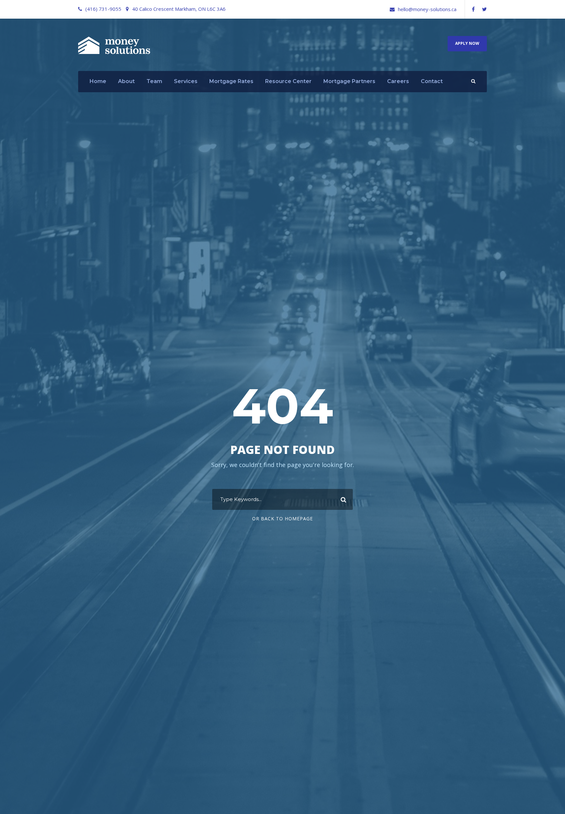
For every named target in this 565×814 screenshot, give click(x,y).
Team (154, 81)
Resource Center (288, 81)
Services (185, 81)
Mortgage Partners (349, 81)
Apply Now (467, 43)
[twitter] (484, 9)
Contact (432, 81)
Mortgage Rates (231, 81)
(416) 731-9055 (103, 9)
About (126, 81)
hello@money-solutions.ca (427, 9)
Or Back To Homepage (282, 518)
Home (98, 81)
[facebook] (473, 9)
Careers (398, 81)
